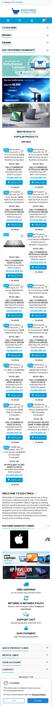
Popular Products (26, 136)
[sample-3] (26, 66)
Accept (38, 700)
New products (26, 131)
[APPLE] (19, 539)
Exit (14, 700)
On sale (26, 141)
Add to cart (14, 182)
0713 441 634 (17, 2)
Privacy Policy (39, 694)
